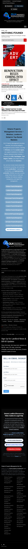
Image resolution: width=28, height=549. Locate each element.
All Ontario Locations (19, 321)
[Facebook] (1, 544)
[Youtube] (4, 544)
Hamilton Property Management (14, 225)
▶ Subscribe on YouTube (14, 449)
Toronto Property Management (14, 194)
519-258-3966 (10, 334)
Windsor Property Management (14, 186)
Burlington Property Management (14, 221)
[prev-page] (2, 118)
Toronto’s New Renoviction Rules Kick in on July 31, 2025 (12, 86)
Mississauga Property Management (14, 198)
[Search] (25, 40)
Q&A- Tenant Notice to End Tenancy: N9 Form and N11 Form (13, 110)
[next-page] (5, 118)
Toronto (16, 319)
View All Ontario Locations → (14, 229)
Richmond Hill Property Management (14, 213)
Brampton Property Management (14, 202)
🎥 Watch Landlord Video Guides (14, 444)
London (4, 321)
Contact (17, 456)
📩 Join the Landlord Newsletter (14, 440)
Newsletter (8, 6)
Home (2, 30)
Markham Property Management (14, 210)
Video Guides (19, 6)
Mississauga (23, 319)
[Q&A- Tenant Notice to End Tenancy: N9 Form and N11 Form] (14, 99)
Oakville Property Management (14, 217)
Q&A (2, 107)
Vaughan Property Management (14, 206)
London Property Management (14, 190)
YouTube (14, 9)
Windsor (10, 321)
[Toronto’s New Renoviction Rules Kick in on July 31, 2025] (14, 76)
